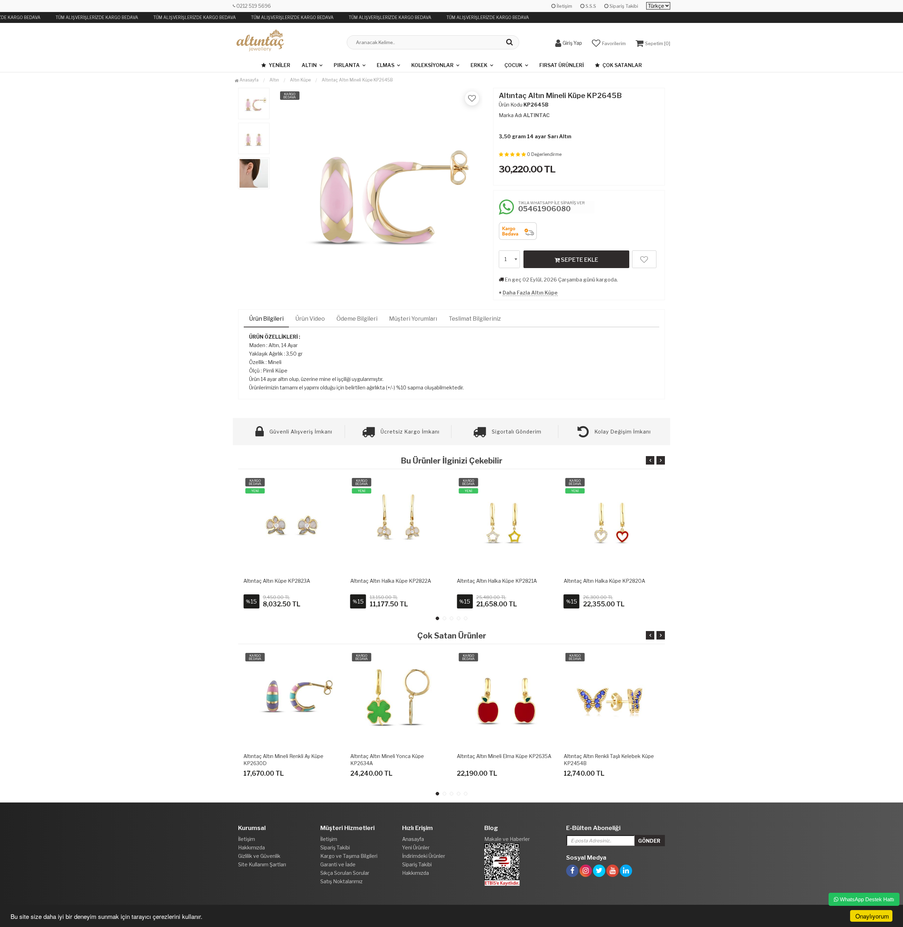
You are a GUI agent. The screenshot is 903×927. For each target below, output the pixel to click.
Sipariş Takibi (623, 6)
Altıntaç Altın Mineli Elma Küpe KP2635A (504, 756)
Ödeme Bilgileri (357, 318)
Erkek (479, 65)
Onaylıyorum (872, 915)
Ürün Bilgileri (266, 318)
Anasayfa (248, 80)
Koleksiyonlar (432, 65)
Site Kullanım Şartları (262, 864)
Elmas (385, 65)
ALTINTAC (536, 115)
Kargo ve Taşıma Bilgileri (348, 856)
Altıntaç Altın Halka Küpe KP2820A (604, 581)
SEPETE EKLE (579, 259)
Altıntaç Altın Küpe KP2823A (276, 581)
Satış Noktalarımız (341, 881)
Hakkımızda (251, 847)
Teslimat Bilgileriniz (475, 318)
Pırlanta (347, 65)
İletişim (564, 6)
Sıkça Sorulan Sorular (344, 873)
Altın (309, 65)
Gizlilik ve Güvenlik (259, 856)
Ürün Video (310, 318)
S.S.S (590, 6)
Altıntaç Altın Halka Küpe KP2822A (390, 581)
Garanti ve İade (338, 864)
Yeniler (279, 65)
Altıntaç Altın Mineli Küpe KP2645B (357, 80)
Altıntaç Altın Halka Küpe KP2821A (497, 581)
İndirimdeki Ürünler (423, 856)
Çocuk (513, 65)
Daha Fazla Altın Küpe (530, 293)
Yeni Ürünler (416, 847)
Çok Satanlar (621, 65)
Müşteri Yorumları (413, 318)
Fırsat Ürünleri (561, 65)
